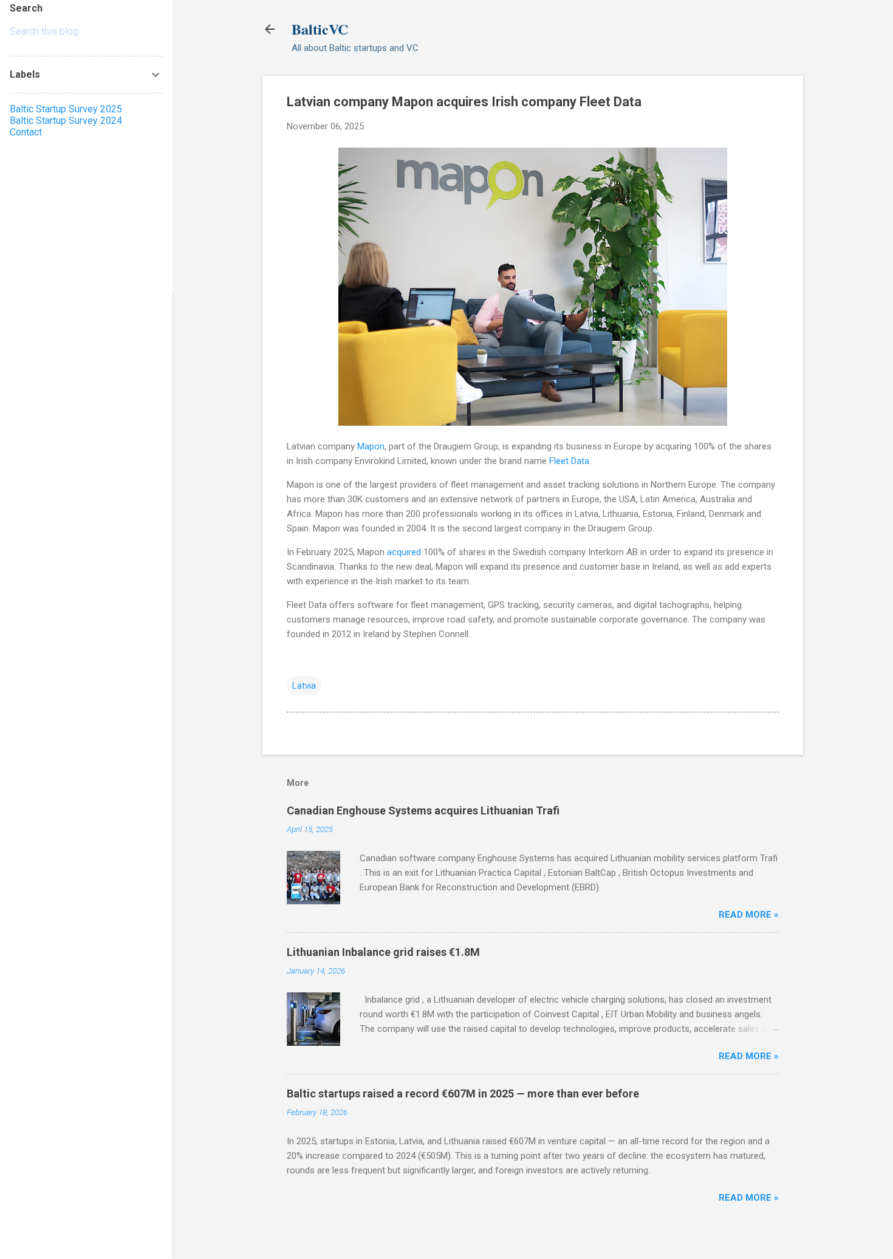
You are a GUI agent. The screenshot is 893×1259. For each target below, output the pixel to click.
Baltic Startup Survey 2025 (66, 109)
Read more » (749, 914)
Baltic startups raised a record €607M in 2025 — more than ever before (463, 1093)
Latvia (304, 685)
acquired (404, 552)
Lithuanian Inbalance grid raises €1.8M (383, 952)
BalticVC (320, 28)
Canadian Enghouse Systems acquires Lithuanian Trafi (423, 810)
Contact (26, 132)
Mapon (371, 446)
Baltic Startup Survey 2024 (66, 120)
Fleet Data (569, 460)
